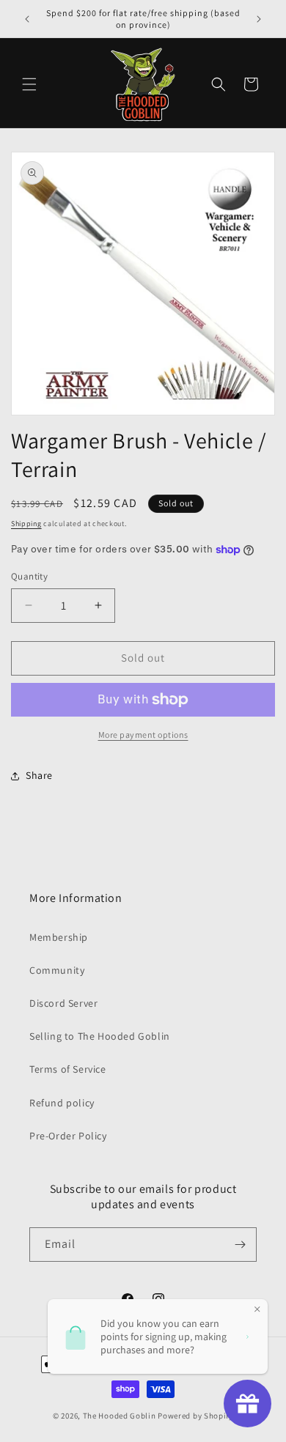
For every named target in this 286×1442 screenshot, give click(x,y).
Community (56, 970)
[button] (29, 84)
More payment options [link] (143, 734)
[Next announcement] (259, 19)
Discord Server (63, 1003)
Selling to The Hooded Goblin (99, 1036)
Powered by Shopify (195, 1415)
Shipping (26, 523)
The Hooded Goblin (119, 1415)
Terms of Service (67, 1069)
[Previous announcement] (27, 19)
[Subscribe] (240, 1244)
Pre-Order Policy (68, 1135)
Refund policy (62, 1102)
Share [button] (39, 775)
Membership (58, 937)
